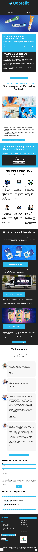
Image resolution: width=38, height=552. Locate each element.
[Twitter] (9, 532)
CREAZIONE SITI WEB (15, 9)
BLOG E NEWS (10, 12)
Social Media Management (25, 528)
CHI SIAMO (8, 9)
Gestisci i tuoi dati (4, 540)
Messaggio (4, 471)
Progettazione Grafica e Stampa (26, 526)
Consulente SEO (23, 522)
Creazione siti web (23, 524)
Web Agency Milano (24, 531)
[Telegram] (13, 532)
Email (3, 467)
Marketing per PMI (23, 520)
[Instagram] (5, 532)
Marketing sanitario (24, 518)
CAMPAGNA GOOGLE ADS (14, 294)
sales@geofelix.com (7, 501)
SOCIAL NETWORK (13, 326)
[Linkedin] (7, 532)
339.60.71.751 (19, 159)
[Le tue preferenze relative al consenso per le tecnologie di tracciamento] (36, 550)
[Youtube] (11, 532)
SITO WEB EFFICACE (15, 264)
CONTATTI (28, 12)
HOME (3, 9)
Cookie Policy (3, 539)
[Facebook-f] (2, 532)
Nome (3, 463)
